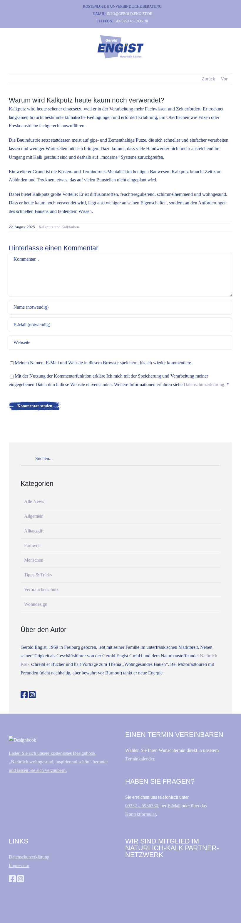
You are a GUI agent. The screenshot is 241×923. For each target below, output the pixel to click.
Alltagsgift (33, 530)
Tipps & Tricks (38, 574)
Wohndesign (35, 604)
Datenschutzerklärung (29, 856)
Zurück (208, 78)
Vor (224, 78)
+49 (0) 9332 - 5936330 (131, 21)
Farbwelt (32, 545)
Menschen (33, 560)
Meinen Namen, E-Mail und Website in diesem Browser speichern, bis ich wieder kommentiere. (103, 362)
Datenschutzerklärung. (204, 384)
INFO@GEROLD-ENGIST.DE (129, 14)
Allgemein (33, 516)
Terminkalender (139, 758)
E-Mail (174, 805)
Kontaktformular (140, 814)
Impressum (19, 865)
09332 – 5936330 (141, 805)
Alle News (34, 501)
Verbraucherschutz (41, 589)
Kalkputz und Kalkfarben (59, 227)
